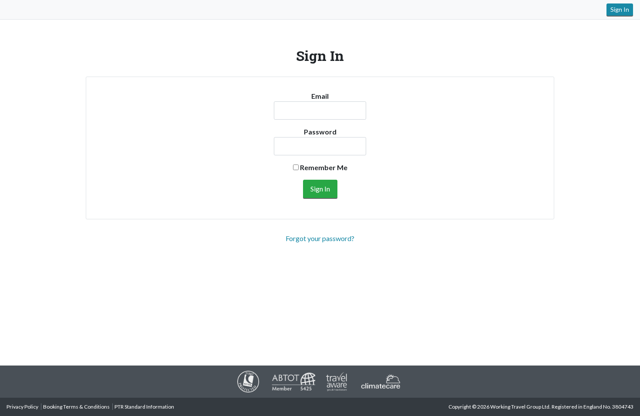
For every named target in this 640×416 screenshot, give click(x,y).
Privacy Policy (22, 406)
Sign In (619, 9)
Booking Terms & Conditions (76, 406)
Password (320, 131)
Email (320, 96)
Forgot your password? (320, 238)
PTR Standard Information (144, 406)
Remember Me (323, 167)
